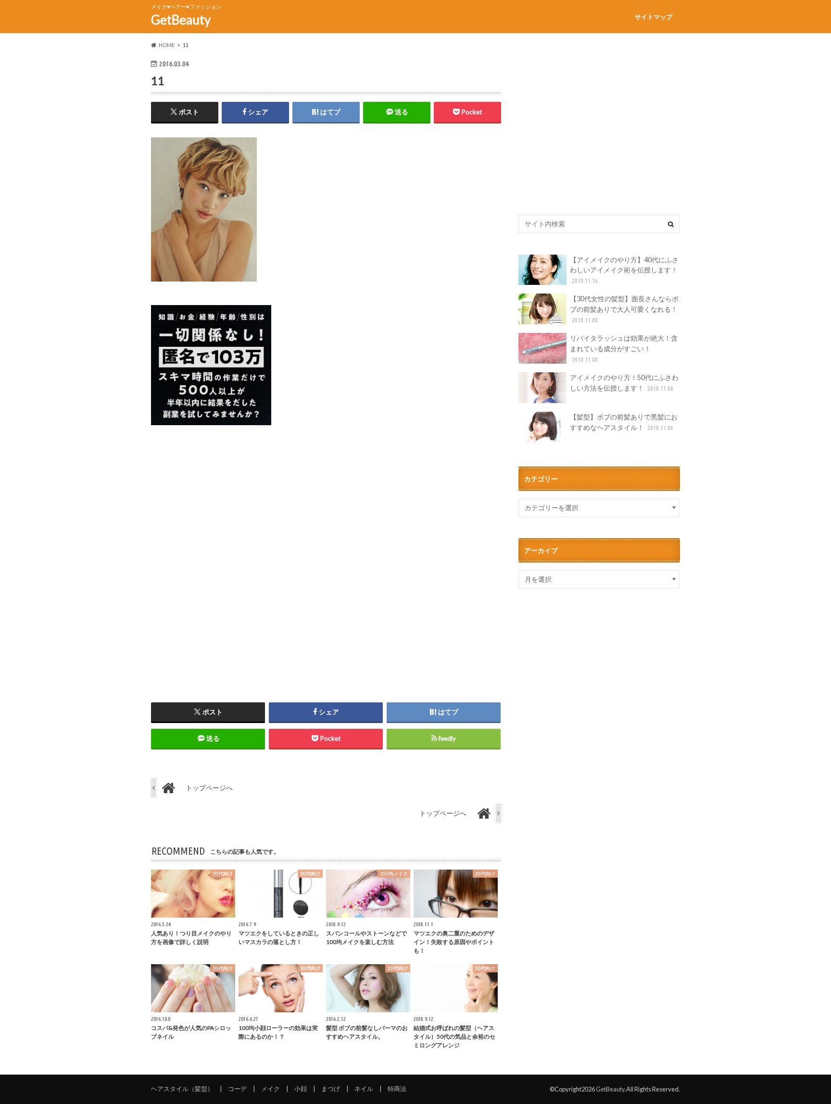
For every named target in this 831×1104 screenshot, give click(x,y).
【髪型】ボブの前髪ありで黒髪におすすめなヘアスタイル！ (624, 422)
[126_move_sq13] (211, 430)
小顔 (300, 1088)
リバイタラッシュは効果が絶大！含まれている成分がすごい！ (624, 348)
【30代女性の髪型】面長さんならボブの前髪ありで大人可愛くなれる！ (624, 308)
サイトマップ (653, 17)
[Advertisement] (326, 556)
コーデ (237, 1088)
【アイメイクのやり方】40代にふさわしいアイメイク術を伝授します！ (624, 270)
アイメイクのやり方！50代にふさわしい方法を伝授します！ (624, 382)
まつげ (330, 1088)
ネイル (363, 1088)
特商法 (397, 1088)
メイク (270, 1088)
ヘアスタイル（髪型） (182, 1088)
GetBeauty (181, 19)
